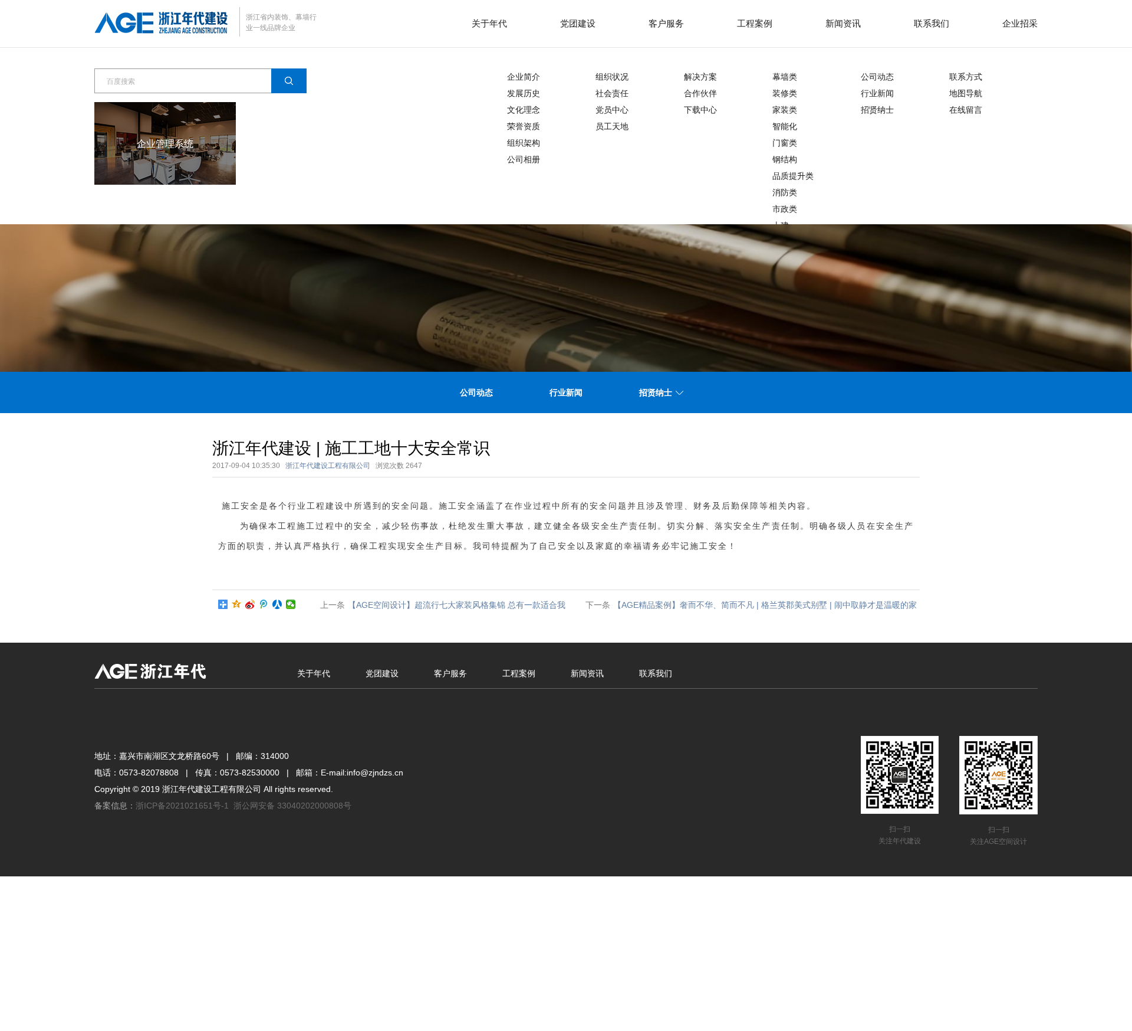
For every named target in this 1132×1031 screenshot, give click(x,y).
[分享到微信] (291, 604)
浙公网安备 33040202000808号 (292, 805)
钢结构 (784, 159)
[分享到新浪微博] (250, 604)
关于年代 (489, 23)
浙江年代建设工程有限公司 (327, 466)
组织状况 (611, 76)
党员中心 (611, 109)
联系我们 (931, 23)
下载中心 (700, 109)
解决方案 (700, 76)
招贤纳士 (877, 109)
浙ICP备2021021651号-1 (182, 805)
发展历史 (523, 93)
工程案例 (754, 23)
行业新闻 (877, 93)
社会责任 (611, 93)
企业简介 (523, 76)
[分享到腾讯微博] (264, 604)
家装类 (784, 109)
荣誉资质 (523, 126)
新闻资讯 (843, 23)
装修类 (784, 93)
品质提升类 (793, 176)
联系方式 (965, 76)
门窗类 (784, 143)
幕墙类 (784, 76)
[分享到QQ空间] (237, 604)
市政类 (784, 209)
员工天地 (611, 126)
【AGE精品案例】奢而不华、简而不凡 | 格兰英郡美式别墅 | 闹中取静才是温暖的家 (765, 605)
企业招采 (1020, 23)
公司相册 (523, 159)
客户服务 (666, 23)
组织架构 (523, 143)
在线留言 (965, 109)
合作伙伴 (700, 93)
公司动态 (877, 76)
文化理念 (523, 109)
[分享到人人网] (277, 604)
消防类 (784, 192)
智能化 (784, 126)
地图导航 (965, 93)
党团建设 (577, 23)
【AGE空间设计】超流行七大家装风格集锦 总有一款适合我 (456, 605)
